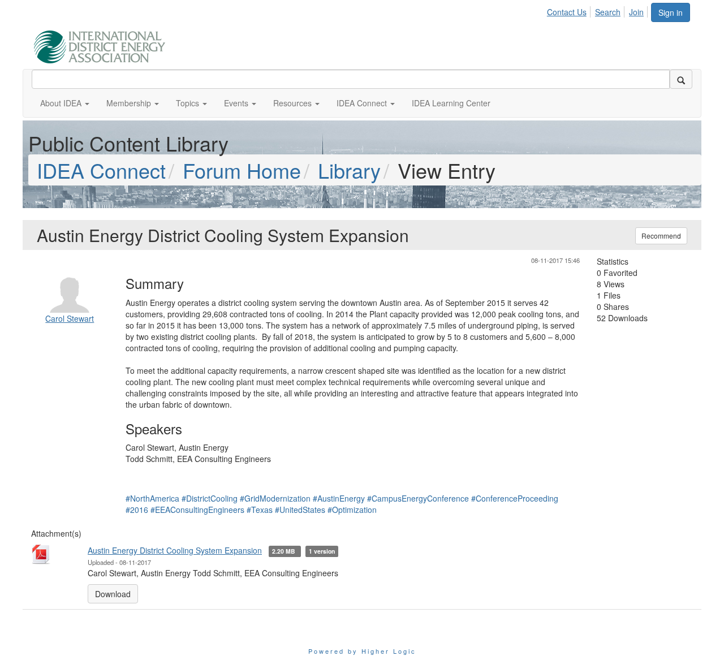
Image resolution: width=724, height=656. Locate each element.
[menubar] (598, 10)
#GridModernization (275, 498)
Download (113, 593)
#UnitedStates (300, 509)
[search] (681, 79)
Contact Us (567, 12)
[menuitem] (570, 10)
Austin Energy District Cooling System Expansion (175, 550)
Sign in (670, 12)
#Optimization (352, 509)
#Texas (260, 509)
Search (607, 12)
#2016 (137, 509)
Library (349, 170)
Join (636, 12)
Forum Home (242, 170)
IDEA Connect (101, 170)
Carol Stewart (69, 318)
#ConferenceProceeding (514, 498)
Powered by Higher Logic (362, 650)
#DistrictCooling (210, 498)
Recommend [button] (661, 235)
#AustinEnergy (339, 498)
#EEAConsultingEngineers (197, 509)
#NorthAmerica (152, 498)
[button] (65, 103)
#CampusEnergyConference (418, 498)
